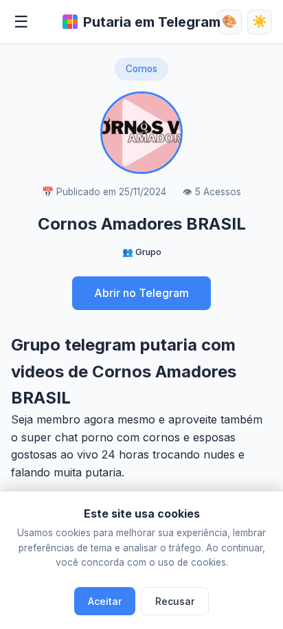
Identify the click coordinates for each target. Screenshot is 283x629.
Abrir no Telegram (141, 293)
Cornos (141, 68)
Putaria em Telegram (151, 22)
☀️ (259, 21)
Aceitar (105, 601)
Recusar (174, 601)
